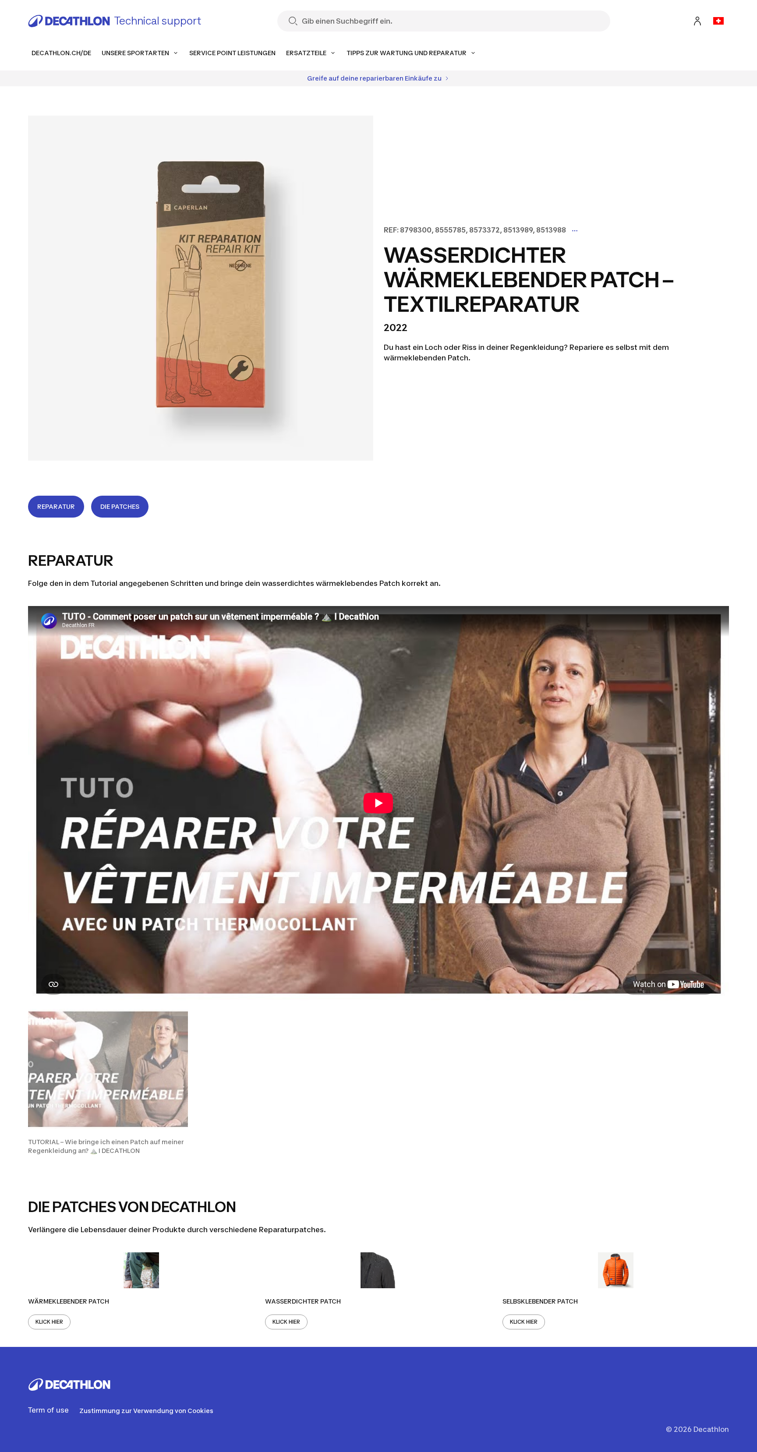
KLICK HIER (49, 1321)
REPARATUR (56, 506)
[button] (108, 1082)
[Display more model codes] (575, 231)
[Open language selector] (718, 21)
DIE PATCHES (119, 506)
